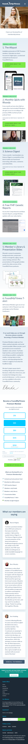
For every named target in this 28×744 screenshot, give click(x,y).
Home (3, 684)
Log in (11, 453)
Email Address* (4, 452)
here (11, 712)
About (3, 692)
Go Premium (14, 675)
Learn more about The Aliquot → (13, 65)
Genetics (4, 695)
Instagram (4, 726)
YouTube (4, 732)
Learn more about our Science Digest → (13, 173)
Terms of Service (19, 737)
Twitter (9, 726)
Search (21, 719)
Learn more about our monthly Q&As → (13, 124)
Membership (5, 688)
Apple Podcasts (10, 732)
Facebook (14, 726)
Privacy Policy (10, 737)
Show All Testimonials (14, 662)
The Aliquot (4, 690)
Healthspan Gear (5, 693)
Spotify (16, 732)
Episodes (4, 686)
